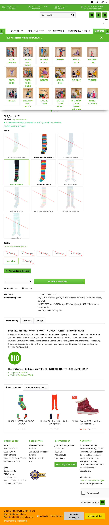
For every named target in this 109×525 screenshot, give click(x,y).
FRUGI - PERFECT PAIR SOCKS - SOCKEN (21, 422)
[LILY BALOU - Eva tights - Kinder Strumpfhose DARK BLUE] (51, 416)
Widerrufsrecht (36, 458)
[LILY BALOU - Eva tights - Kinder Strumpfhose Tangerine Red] (58, 416)
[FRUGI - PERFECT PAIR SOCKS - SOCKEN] (22, 402)
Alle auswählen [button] (95, 516)
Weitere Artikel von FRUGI (21, 375)
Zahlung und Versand (39, 451)
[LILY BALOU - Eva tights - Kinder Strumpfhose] (54, 402)
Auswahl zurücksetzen (19, 271)
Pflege (40, 320)
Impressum (59, 458)
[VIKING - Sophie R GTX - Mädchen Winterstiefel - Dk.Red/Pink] (87, 405)
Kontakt (32, 448)
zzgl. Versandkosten (19, 119)
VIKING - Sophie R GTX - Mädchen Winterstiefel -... (87, 422)
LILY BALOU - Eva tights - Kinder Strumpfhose (54, 422)
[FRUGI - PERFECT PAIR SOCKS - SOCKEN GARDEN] (18, 416)
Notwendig (43, 516)
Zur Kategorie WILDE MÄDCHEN (23, 37)
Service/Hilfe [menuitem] (99, 2)
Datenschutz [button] (10, 521)
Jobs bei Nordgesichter (64, 445)
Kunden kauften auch (36, 387)
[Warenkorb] (104, 15)
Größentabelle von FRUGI (15, 246)
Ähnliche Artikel (13, 387)
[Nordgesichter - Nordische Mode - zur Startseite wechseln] (19, 19)
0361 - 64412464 (99, 7)
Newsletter (59, 448)
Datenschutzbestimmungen (92, 480)
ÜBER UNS (59, 451)
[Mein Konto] (98, 15)
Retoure (32, 455)
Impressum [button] (22, 521)
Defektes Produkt (36, 445)
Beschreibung (12, 320)
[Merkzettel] (91, 15)
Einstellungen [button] (56, 516)
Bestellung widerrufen (66, 464)
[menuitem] (58, 15)
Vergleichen (11, 288)
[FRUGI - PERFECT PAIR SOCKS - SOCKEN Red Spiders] (25, 416)
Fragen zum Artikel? (19, 372)
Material (28, 320)
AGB (31, 461)
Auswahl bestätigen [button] (74, 516)
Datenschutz (60, 455)
